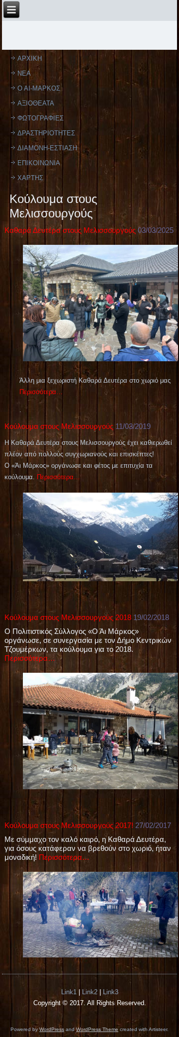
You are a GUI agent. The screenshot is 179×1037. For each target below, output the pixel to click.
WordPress (51, 1029)
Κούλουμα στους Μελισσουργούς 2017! (68, 825)
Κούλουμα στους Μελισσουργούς (58, 426)
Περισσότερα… (58, 477)
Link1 (69, 992)
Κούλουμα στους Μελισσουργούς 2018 (67, 617)
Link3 (110, 992)
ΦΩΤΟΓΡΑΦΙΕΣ (40, 118)
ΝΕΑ (24, 73)
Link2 (89, 992)
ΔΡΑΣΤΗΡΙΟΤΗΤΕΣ (46, 133)
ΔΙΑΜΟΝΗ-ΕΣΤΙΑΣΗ (47, 148)
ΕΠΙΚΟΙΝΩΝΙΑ (38, 163)
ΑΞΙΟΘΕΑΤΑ (35, 103)
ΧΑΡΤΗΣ (30, 178)
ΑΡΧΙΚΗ (29, 58)
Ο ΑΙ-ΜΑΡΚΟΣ (38, 88)
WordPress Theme (97, 1029)
